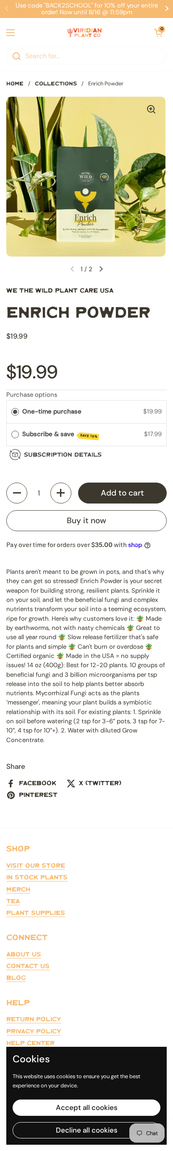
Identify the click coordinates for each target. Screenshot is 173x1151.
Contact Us (28, 966)
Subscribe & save (60, 434)
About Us (23, 955)
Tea (13, 901)
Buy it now (86, 520)
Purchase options (31, 395)
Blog (16, 978)
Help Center (30, 1043)
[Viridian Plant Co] (84, 32)
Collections (56, 84)
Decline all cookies (87, 1130)
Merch (18, 890)
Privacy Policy (33, 1032)
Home (15, 84)
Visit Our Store (35, 866)
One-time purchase (51, 411)
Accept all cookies (87, 1107)
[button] (16, 493)
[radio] (15, 412)
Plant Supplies (35, 913)
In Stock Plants (37, 878)
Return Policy (33, 1020)
